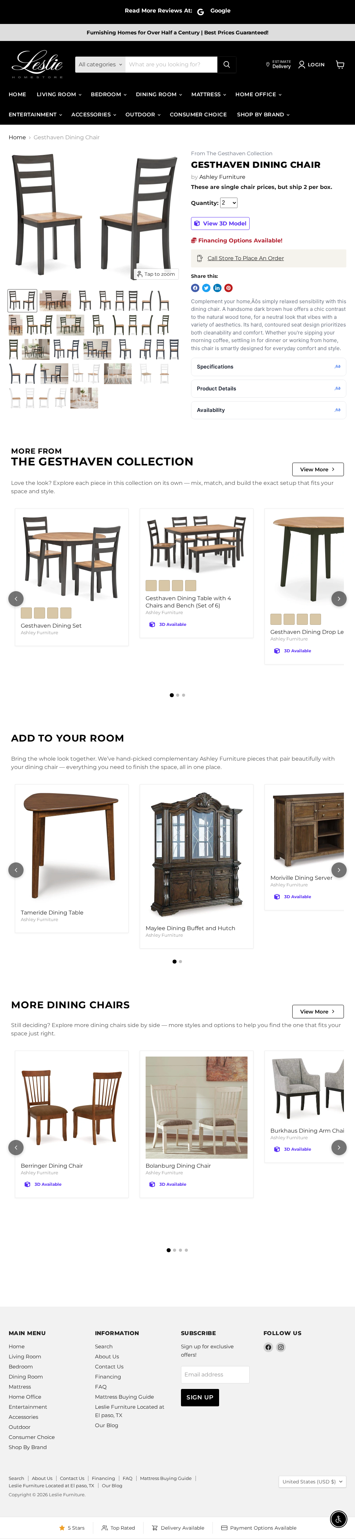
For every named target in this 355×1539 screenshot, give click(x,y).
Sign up (200, 1397)
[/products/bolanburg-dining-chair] (197, 1108)
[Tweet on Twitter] (206, 288)
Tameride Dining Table (52, 912)
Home (17, 94)
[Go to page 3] (183, 695)
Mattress (206, 94)
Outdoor (141, 114)
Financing (108, 1376)
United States (309, 1482)
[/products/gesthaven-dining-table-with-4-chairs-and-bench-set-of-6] (197, 545)
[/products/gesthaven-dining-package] (72, 558)
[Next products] (339, 598)
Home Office (256, 94)
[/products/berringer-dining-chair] (72, 1108)
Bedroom (107, 94)
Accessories (91, 114)
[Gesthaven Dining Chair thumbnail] (22, 301)
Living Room (57, 94)
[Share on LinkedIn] (217, 288)
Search (104, 1346)
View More (314, 469)
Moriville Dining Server (301, 878)
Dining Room (157, 94)
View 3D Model (223, 223)
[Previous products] (16, 598)
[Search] (226, 65)
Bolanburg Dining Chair (178, 1165)
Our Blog (106, 1425)
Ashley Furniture (222, 177)
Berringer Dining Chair (52, 1165)
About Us (107, 1356)
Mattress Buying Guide (124, 1396)
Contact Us (109, 1366)
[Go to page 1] (172, 695)
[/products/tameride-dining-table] (72, 847)
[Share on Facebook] (195, 288)
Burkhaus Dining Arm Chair (308, 1130)
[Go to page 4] (186, 1250)
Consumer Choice (198, 114)
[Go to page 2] (177, 695)
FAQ (101, 1386)
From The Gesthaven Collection (231, 154)
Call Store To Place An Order (246, 258)
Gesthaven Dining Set (51, 625)
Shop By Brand (261, 114)
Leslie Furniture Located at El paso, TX (51, 1485)
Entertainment (33, 114)
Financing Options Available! (240, 240)
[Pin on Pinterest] (228, 288)
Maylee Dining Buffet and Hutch (190, 928)
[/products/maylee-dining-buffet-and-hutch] (197, 855)
